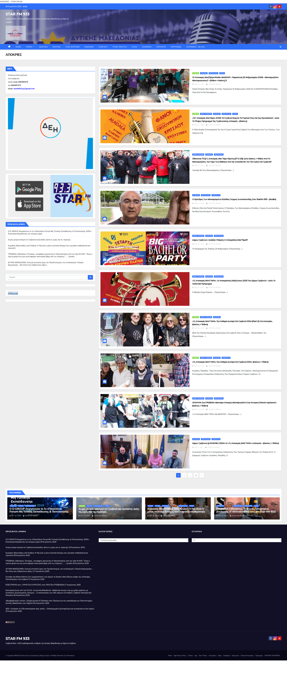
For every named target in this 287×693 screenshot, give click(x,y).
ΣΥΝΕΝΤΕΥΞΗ (216, 195)
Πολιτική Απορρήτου (247, 655)
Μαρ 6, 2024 (198, 447)
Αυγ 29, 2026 (16, 516)
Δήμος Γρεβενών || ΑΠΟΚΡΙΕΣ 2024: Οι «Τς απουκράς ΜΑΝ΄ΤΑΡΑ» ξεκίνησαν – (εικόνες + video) (235, 443)
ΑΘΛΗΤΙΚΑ (43, 47)
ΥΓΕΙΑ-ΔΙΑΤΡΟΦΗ (72, 47)
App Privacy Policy (180, 655)
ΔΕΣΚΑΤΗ (89, 506)
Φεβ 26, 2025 (199, 244)
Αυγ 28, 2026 (154, 516)
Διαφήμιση (146, 47)
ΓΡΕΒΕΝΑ (195, 73)
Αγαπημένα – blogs (195, 47)
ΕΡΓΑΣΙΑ (150, 505)
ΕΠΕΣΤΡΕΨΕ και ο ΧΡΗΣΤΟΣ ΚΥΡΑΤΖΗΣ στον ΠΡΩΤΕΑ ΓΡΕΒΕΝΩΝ (35, 585)
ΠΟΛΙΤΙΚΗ (57, 47)
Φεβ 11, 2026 (199, 125)
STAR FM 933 (17, 14)
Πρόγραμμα (176, 47)
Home (18, 47)
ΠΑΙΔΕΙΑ (21, 505)
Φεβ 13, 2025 (199, 287)
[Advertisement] (67, 676)
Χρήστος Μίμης (214, 84)
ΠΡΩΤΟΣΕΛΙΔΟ (213, 73)
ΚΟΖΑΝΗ (157, 505)
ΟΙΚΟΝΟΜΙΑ (165, 505)
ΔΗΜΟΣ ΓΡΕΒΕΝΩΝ (206, 113)
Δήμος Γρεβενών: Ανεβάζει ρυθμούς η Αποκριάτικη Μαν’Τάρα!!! (220, 240)
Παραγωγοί (161, 47)
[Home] (9, 47)
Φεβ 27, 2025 (199, 165)
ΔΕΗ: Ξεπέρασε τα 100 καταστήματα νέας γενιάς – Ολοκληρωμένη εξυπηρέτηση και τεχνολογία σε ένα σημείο (50, 609)
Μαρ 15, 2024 (199, 409)
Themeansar (70, 655)
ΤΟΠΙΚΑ (29, 47)
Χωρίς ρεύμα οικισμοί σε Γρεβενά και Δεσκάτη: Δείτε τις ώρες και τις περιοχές (39, 240)
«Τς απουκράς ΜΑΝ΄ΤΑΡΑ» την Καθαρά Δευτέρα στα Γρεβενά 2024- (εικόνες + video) (230, 362)
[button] (280, 47)
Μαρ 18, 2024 (199, 328)
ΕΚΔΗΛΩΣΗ (89, 47)
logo (134, 47)
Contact (103, 47)
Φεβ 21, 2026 (199, 84)
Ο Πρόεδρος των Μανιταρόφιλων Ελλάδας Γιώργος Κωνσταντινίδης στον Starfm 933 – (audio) (234, 199)
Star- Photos (120, 47)
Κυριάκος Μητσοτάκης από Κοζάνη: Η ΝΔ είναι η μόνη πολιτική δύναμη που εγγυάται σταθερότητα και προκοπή (176, 511)
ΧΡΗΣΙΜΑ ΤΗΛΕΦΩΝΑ (272, 655)
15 (196, 475)
